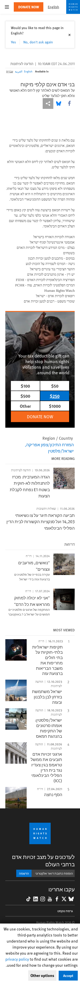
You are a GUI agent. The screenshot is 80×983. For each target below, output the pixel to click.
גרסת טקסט (65, 911)
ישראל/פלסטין (61, 451)
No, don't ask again (38, 41)
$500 (25, 396)
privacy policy (17, 959)
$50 (54, 386)
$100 (25, 386)
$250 (55, 396)
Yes (13, 41)
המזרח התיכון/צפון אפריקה (50, 444)
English (28, 71)
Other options (42, 975)
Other (25, 406)
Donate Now (28, 6)
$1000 (55, 406)
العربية (18, 71)
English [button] (53, 6)
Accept (68, 975)
